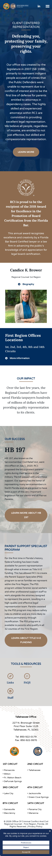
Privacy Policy (35, 826)
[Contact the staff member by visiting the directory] (10, 691)
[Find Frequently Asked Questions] (27, 676)
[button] (48, 6)
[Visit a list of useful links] (10, 676)
